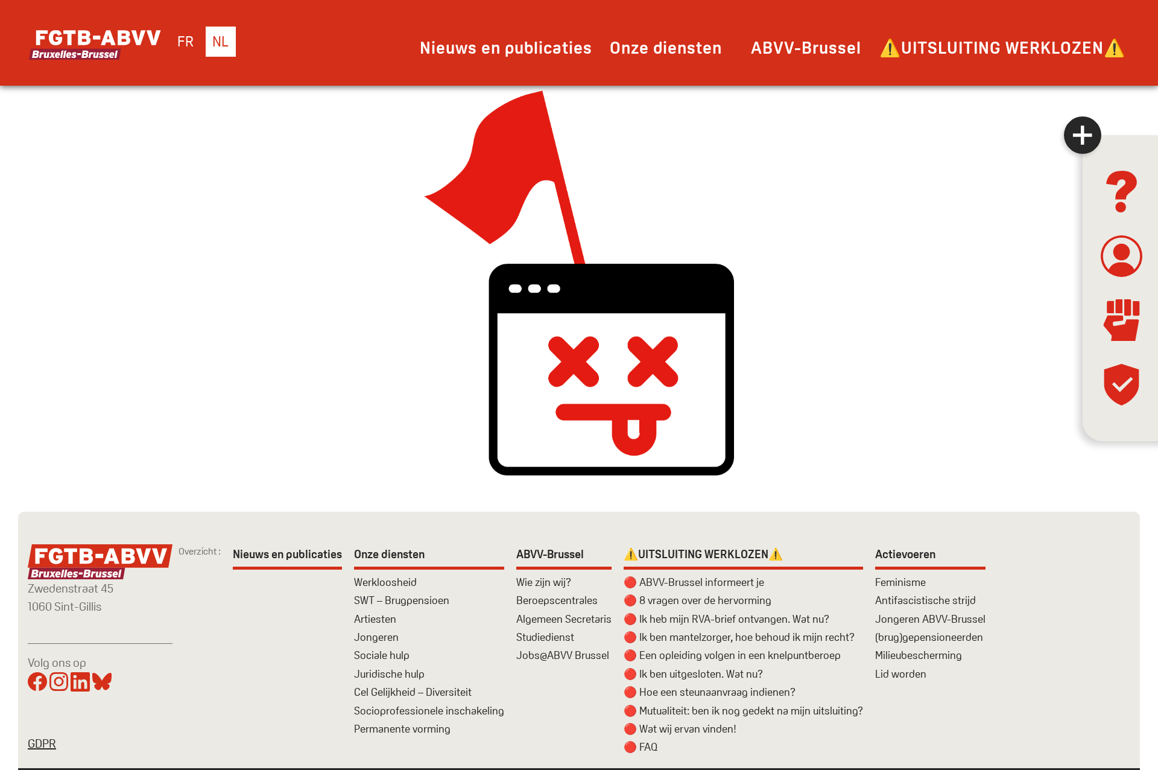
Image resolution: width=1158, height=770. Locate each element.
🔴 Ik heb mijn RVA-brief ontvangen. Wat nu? (726, 619)
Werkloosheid (385, 582)
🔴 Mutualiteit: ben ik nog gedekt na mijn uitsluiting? (743, 710)
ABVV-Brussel (806, 47)
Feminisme (900, 582)
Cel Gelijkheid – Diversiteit (413, 692)
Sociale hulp (382, 655)
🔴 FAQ (640, 746)
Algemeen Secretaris (564, 619)
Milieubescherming (918, 655)
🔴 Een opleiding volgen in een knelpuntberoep (732, 655)
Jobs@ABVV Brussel (562, 655)
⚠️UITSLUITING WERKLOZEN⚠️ (1002, 47)
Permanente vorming (402, 728)
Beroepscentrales (557, 600)
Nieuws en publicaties (506, 47)
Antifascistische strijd (925, 600)
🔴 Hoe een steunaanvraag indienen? (710, 692)
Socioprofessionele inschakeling (429, 710)
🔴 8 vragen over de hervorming (697, 600)
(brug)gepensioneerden (929, 637)
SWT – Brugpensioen (401, 600)
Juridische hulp (389, 673)
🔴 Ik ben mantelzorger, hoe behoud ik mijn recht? (739, 637)
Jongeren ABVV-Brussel (930, 619)
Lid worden (900, 673)
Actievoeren (905, 554)
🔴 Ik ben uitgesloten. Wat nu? (693, 673)
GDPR (42, 743)
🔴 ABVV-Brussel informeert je (694, 582)
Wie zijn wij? (543, 582)
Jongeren (376, 637)
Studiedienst (545, 637)
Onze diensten (666, 47)
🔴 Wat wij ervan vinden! (680, 728)
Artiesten (375, 619)
